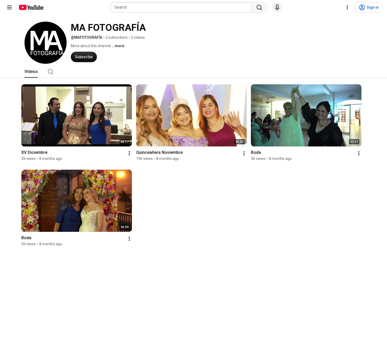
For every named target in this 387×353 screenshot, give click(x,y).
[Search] (259, 7)
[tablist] (193, 71)
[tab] (31, 71)
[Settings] (347, 7)
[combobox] (182, 7)
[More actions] (129, 153)
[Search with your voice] (277, 7)
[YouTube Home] (31, 7)
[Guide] (9, 7)
